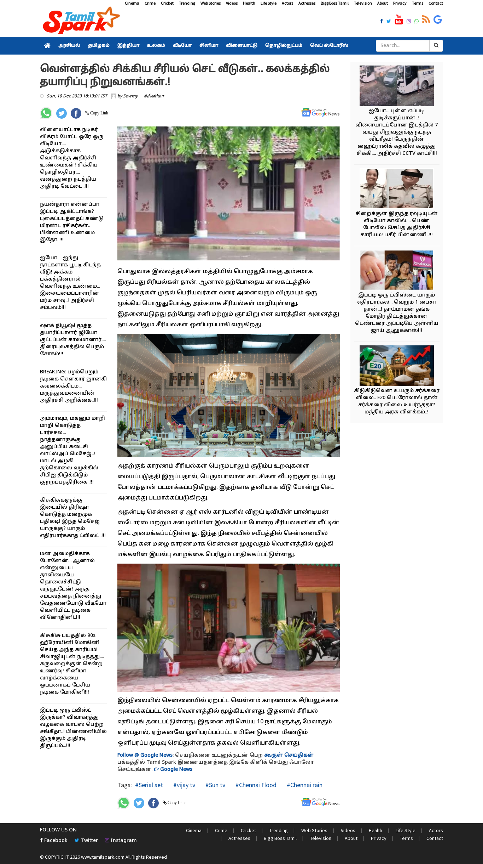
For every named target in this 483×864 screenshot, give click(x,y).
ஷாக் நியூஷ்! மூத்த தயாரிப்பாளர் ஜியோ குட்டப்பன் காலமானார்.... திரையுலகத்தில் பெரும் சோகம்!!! (73, 340)
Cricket (167, 3)
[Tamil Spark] (80, 22)
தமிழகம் (99, 46)
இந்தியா (128, 46)
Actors (287, 3)
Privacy (400, 3)
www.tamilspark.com (102, 857)
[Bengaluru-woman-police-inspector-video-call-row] (397, 190)
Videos (232, 3)
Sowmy (130, 96)
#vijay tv (183, 785)
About (382, 3)
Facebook (55, 841)
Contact (436, 3)
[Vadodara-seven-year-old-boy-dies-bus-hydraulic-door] (397, 87)
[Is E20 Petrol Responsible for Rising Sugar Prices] (397, 367)
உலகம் (156, 46)
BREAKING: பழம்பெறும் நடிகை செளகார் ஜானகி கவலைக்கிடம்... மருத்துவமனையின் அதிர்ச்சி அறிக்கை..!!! (73, 386)
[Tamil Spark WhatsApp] (416, 22)
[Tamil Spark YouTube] (399, 20)
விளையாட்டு (241, 46)
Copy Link (98, 113)
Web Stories (210, 3)
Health (249, 3)
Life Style (269, 3)
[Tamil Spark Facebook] (381, 22)
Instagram (123, 841)
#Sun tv (214, 785)
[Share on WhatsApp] (46, 113)
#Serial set (149, 785)
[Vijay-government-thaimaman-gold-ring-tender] (397, 271)
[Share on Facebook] (76, 113)
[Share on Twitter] (61, 113)
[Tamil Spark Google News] (437, 20)
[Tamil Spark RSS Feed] (426, 20)
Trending (187, 3)
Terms (417, 3)
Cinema (132, 3)
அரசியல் (69, 46)
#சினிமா (154, 96)
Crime (150, 3)
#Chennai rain (303, 785)
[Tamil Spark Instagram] (409, 22)
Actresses (306, 3)
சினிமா (208, 46)
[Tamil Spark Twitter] (388, 22)
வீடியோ (182, 46)
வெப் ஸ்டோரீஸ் (329, 46)
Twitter (88, 841)
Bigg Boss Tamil (335, 3)
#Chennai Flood (255, 785)
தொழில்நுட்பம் (283, 46)
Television (363, 3)
